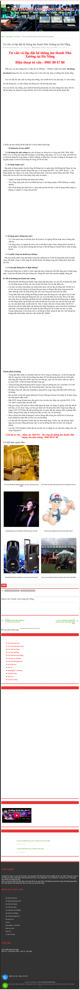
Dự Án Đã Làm (12, 664)
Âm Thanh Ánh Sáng (13, 643)
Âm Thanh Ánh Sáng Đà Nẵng (12, 47)
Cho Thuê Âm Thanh (14, 649)
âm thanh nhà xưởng (12, 590)
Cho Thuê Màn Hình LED (15, 661)
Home (2, 36)
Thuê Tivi (10, 676)
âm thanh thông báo (28, 590)
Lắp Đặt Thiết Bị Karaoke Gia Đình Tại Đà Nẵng (30, 848)
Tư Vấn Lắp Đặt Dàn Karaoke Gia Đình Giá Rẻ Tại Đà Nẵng (33, 841)
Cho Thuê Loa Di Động (14, 658)
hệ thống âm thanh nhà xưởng (23, 278)
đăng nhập (28, 628)
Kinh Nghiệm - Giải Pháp (13, 36)
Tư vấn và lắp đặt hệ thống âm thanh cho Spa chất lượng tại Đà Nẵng (65, 621)
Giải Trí (10, 667)
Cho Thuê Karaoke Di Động (15, 655)
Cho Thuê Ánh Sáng (13, 652)
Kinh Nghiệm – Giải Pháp (15, 670)
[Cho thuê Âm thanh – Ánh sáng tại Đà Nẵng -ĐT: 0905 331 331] (40, 17)
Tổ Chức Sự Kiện (12, 679)
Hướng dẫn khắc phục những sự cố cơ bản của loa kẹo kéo (14, 620)
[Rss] (40, 986)
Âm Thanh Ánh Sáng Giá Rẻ (16, 646)
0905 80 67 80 (54, 62)
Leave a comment (53, 47)
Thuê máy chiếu (12, 673)
